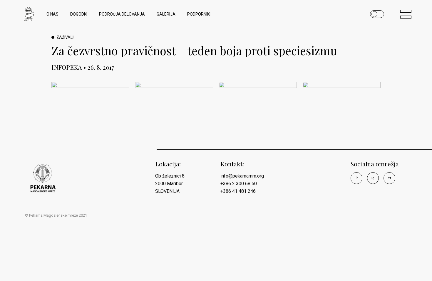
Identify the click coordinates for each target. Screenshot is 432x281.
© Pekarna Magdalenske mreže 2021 (56, 215)
